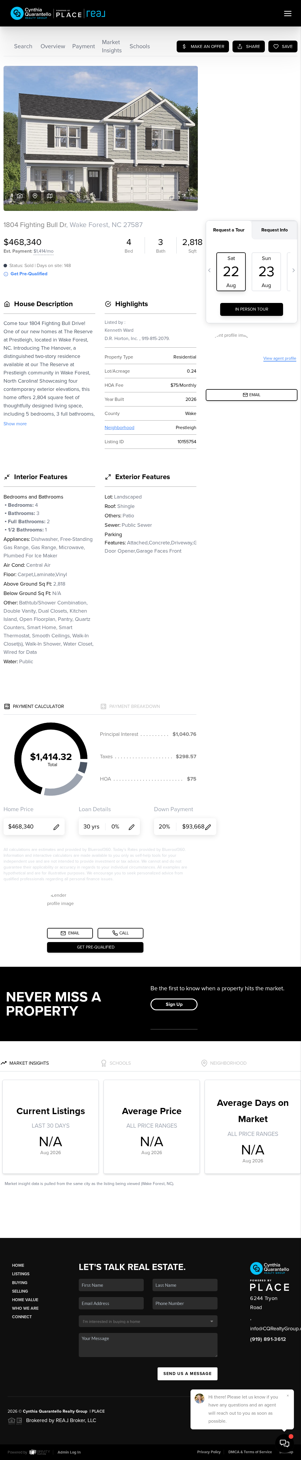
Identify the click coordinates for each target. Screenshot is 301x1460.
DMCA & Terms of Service (250, 1452)
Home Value (25, 1299)
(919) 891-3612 (268, 1339)
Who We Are (25, 1308)
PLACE (98, 1411)
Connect (22, 1316)
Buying (19, 1282)
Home (18, 1265)
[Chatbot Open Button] (284, 1443)
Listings (20, 1273)
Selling (20, 1291)
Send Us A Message (187, 1373)
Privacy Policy (209, 1452)
